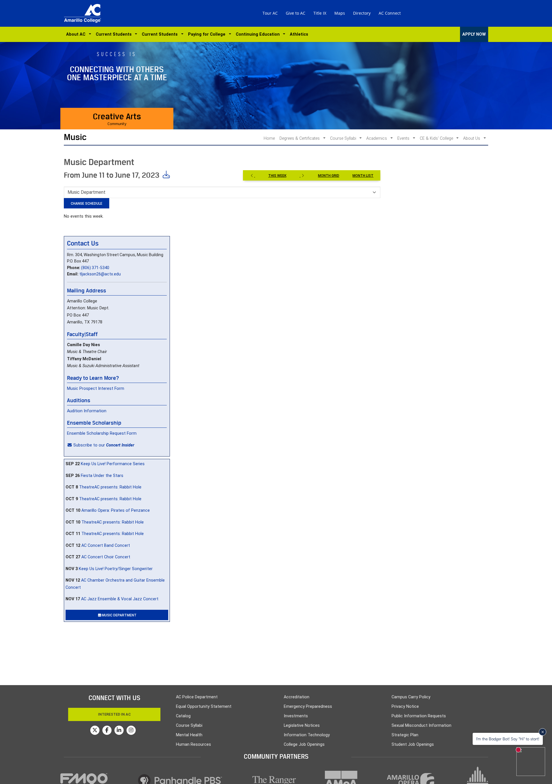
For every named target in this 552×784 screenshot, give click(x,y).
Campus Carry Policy (411, 697)
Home (269, 138)
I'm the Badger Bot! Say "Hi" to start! (507, 738)
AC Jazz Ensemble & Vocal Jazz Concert (119, 599)
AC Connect (390, 13)
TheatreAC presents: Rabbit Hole (110, 487)
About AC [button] (77, 34)
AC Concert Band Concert (105, 545)
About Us (472, 138)
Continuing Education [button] (259, 34)
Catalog (183, 716)
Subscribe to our (103, 445)
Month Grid (328, 176)
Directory (362, 13)
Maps (339, 13)
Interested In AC (114, 714)
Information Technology (307, 735)
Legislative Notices (302, 725)
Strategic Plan (405, 735)
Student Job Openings (413, 744)
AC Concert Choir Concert (105, 557)
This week (277, 176)
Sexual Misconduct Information (421, 725)
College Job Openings (304, 744)
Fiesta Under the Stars (102, 475)
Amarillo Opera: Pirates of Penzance (115, 510)
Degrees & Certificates (300, 138)
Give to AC (295, 13)
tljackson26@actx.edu (100, 274)
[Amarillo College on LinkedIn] (119, 730)
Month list (362, 176)
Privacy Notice (405, 706)
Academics (377, 138)
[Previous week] (252, 175)
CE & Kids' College (437, 138)
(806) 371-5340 (95, 267)
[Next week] (302, 175)
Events (404, 138)
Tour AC (270, 13)
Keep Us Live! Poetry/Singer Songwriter (116, 568)
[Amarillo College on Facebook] (107, 730)
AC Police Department (197, 697)
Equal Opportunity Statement (203, 706)
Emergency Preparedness (308, 706)
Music (75, 137)
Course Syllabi (343, 138)
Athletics (299, 34)
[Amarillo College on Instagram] (131, 730)
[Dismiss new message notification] (542, 732)
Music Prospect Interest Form (95, 388)
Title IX (319, 13)
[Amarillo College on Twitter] (94, 730)
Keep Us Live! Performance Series (113, 463)
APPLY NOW (474, 34)
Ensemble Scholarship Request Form (102, 433)
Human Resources (193, 744)
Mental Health (189, 735)
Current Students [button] (115, 34)
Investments (296, 716)
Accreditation (296, 697)
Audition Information (86, 411)
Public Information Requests (419, 716)
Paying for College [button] (208, 34)
